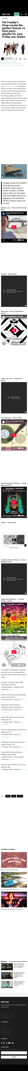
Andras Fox (10, 62)
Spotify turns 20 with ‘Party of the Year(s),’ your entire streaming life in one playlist (19, 965)
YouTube (8, 1068)
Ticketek (12, 759)
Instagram (14, 1068)
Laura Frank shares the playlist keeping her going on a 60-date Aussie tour (19, 983)
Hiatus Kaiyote (5, 65)
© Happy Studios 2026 (6, 1066)
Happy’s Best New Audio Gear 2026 (9, 869)
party (13, 796)
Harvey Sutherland (16, 63)
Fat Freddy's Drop (5, 63)
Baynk (15, 62)
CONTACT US (5, 1028)
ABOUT (3, 1026)
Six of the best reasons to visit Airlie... (10, 889)
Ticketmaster (5, 712)
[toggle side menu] (26, 14)
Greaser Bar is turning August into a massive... (12, 909)
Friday (7, 796)
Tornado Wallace (18, 65)
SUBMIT (17, 14)
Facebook (3, 1068)
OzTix (11, 689)
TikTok (18, 1068)
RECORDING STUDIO (7, 1030)
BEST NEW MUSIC (6, 1032)
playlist (20, 796)
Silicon (11, 65)
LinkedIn (23, 1068)
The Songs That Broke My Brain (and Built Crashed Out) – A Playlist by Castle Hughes (19, 975)
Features (3, 62)
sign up (14, 1057)
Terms (20, 1066)
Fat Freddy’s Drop (10, 86)
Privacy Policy (15, 1066)
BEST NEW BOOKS (6, 1034)
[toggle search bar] (21, 14)
